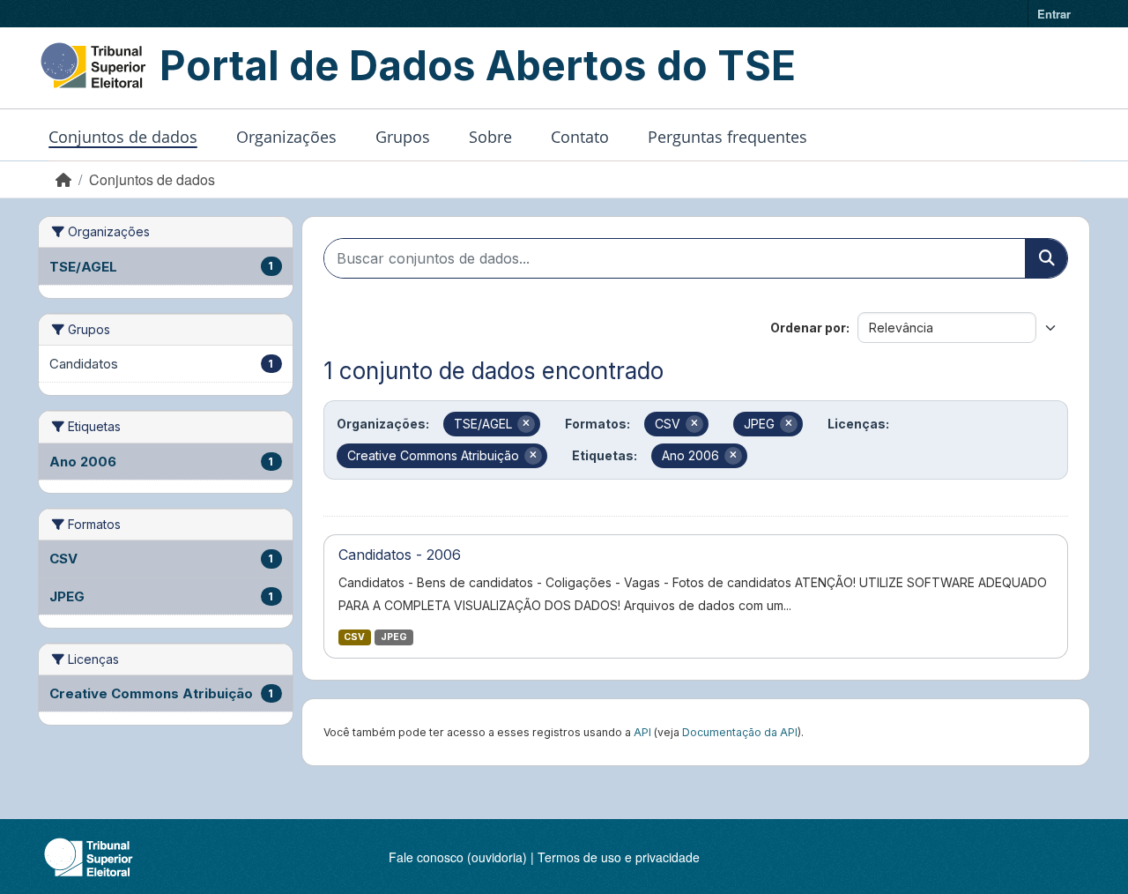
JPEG (394, 637)
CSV (354, 637)
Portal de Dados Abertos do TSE (478, 65)
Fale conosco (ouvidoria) (458, 857)
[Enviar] (1046, 258)
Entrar (1054, 13)
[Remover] (526, 424)
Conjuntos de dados (122, 136)
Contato (580, 136)
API (642, 732)
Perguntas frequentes (727, 136)
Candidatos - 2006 (399, 554)
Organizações (286, 136)
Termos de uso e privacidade (619, 857)
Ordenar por (808, 327)
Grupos (402, 136)
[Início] (63, 179)
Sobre (490, 136)
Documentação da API (740, 732)
